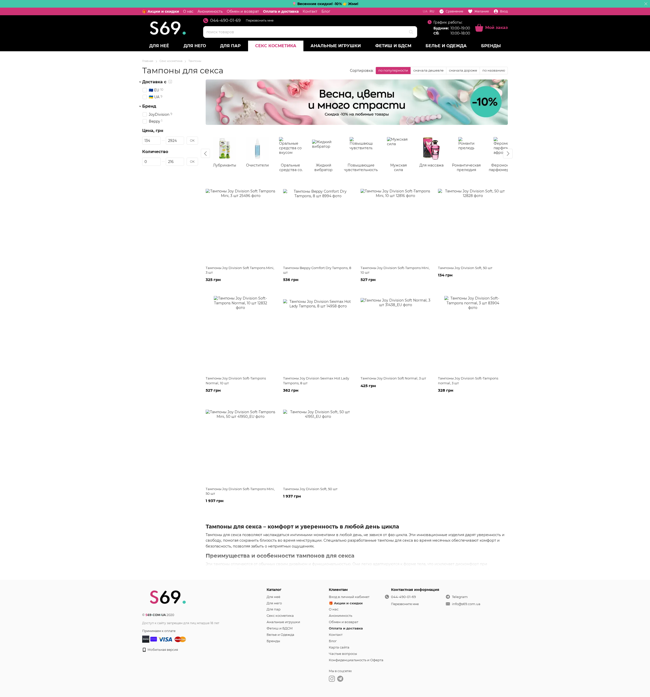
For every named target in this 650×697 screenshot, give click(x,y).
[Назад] (205, 153)
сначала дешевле (428, 70)
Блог (325, 11)
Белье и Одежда (446, 45)
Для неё (159, 45)
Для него (195, 45)
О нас (188, 11)
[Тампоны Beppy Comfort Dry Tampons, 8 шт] (318, 224)
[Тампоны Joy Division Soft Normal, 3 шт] (395, 334)
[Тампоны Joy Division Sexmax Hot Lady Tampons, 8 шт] (318, 334)
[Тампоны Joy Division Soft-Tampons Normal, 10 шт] (240, 334)
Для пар (230, 45)
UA (425, 11)
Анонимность (210, 11)
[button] (645, 3)
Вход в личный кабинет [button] (349, 597)
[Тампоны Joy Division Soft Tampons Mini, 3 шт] (240, 224)
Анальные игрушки (336, 45)
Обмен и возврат (243, 11)
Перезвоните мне (405, 604)
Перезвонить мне (259, 20)
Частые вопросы (343, 654)
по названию (493, 70)
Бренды (491, 45)
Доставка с (154, 82)
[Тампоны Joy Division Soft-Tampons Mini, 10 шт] (395, 224)
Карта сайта (339, 647)
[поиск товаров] (411, 32)
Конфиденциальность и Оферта (356, 660)
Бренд (149, 106)
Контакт (310, 11)
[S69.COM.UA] (167, 597)
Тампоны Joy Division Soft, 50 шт (465, 268)
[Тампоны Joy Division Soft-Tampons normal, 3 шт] (473, 334)
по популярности (393, 70)
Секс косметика (275, 45)
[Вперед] (508, 153)
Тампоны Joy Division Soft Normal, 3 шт (393, 378)
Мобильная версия (162, 650)
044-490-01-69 (225, 21)
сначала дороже (463, 70)
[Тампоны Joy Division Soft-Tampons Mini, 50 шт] (240, 445)
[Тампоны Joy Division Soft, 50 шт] (473, 224)
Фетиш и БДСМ (393, 45)
